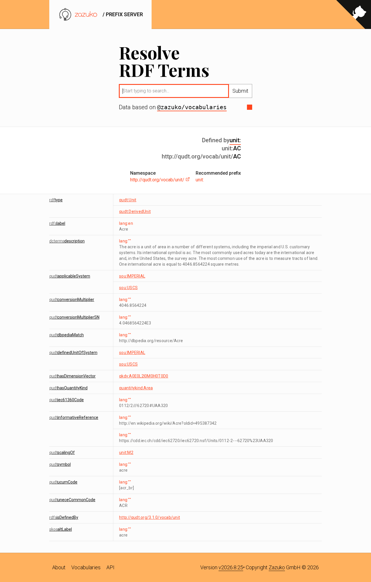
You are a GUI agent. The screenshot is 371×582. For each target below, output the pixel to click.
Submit (240, 91)
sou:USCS (128, 287)
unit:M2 (126, 452)
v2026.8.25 (231, 567)
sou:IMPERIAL (132, 276)
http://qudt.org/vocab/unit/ (158, 180)
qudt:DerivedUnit (135, 211)
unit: (235, 140)
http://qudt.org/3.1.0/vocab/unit (149, 517)
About (59, 567)
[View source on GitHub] (353, 14)
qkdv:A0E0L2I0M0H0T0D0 (143, 376)
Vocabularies (86, 567)
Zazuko (277, 567)
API (110, 567)
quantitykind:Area (136, 388)
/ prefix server (122, 14)
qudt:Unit (127, 200)
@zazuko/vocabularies (192, 107)
